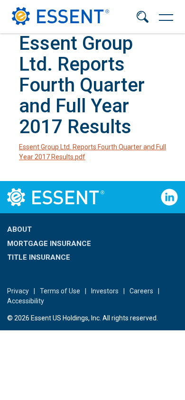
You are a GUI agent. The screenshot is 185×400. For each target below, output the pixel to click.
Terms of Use (60, 291)
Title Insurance (38, 257)
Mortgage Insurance (49, 243)
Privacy (18, 291)
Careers (141, 291)
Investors (105, 291)
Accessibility (25, 301)
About (19, 229)
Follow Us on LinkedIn (169, 197)
